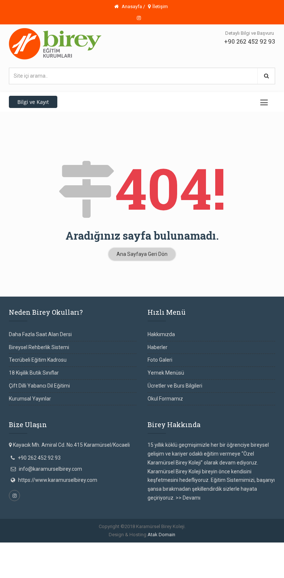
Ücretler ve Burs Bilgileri (175, 386)
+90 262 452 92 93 (249, 41)
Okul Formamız (165, 399)
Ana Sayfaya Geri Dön (142, 254)
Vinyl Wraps (97, 564)
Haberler (158, 347)
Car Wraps (70, 573)
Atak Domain (161, 534)
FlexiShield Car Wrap (135, 564)
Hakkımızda (161, 334)
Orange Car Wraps (203, 555)
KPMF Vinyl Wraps (222, 564)
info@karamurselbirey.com (50, 469)
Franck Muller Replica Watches (35, 547)
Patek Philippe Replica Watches (166, 547)
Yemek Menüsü (166, 373)
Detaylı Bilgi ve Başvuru (249, 33)
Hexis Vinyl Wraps (180, 564)
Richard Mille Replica (227, 547)
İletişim (160, 6)
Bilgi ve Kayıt (33, 101)
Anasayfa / (133, 6)
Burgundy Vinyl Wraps (156, 555)
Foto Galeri (160, 360)
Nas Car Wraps (65, 564)
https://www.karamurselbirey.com (57, 480)
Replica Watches (110, 555)
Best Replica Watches (65, 555)
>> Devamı (188, 498)
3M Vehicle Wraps (246, 555)
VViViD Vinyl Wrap (36, 573)
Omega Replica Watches (100, 547)
